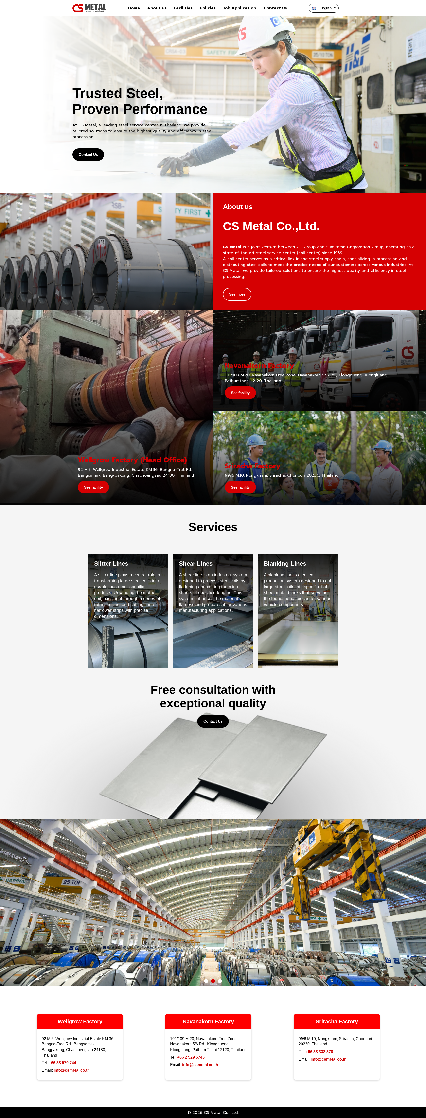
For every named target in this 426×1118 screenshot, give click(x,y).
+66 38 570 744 (62, 1063)
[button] (206, 981)
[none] (331, 8)
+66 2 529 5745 (191, 1057)
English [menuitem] (326, 8)
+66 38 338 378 (319, 1052)
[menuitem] (324, 8)
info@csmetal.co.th (72, 1070)
